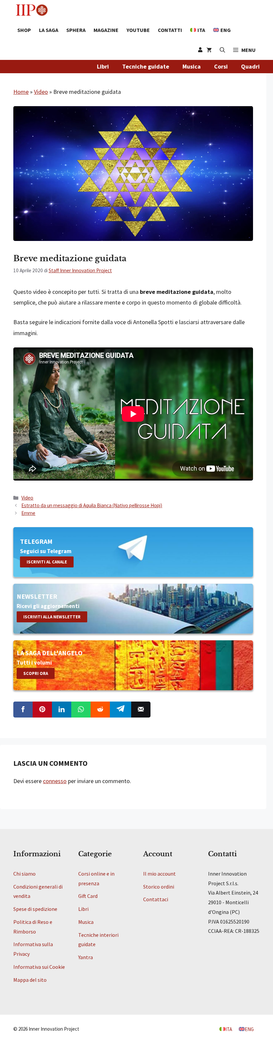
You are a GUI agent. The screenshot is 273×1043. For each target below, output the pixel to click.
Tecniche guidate (145, 66)
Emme (28, 513)
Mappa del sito (30, 979)
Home (21, 92)
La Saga (48, 30)
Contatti (170, 30)
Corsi (221, 66)
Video (41, 92)
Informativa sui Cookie (39, 966)
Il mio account (159, 873)
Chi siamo (24, 873)
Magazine (106, 30)
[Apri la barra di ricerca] (222, 50)
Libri (103, 66)
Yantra (85, 957)
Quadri (250, 66)
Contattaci (155, 899)
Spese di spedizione (35, 909)
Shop (24, 30)
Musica (191, 66)
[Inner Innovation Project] (31, 10)
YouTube (138, 30)
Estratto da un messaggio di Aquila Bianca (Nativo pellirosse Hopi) (91, 505)
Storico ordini (158, 886)
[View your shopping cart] (209, 50)
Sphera (76, 30)
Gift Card (88, 896)
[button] (244, 50)
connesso (55, 781)
